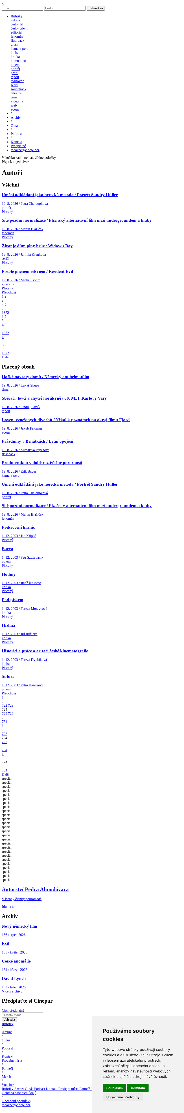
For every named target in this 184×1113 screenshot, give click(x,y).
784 (4, 722)
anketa (15, 20)
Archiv (7, 1032)
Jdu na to (8, 906)
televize (16, 93)
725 (5, 713)
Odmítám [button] (138, 1088)
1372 (5, 312)
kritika (15, 57)
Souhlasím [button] (114, 1088)
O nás (6, 1040)
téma (14, 97)
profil (14, 73)
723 (10, 705)
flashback (17, 40)
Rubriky (7, 1024)
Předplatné (18, 146)
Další (5, 357)
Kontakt (7, 1056)
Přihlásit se (95, 8)
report (15, 77)
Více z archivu (12, 991)
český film (18, 24)
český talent (19, 28)
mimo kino (18, 61)
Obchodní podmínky (16, 1101)
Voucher (8, 1085)
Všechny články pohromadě (22, 899)
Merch (6, 1077)
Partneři (7, 1068)
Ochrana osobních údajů (19, 1093)
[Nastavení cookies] (3, 1110)
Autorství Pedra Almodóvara (35, 889)
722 (5, 705)
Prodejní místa (12, 1060)
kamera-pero (19, 48)
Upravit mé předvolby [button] (122, 1097)
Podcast (7, 1048)
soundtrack (18, 89)
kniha (15, 53)
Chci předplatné (13, 1010)
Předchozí (9, 292)
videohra (17, 101)
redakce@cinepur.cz (25, 150)
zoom (15, 109)
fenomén (17, 36)
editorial (16, 32)
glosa (14, 44)
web (14, 105)
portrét (15, 69)
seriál (14, 85)
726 (10, 713)
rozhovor (17, 81)
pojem (15, 65)
